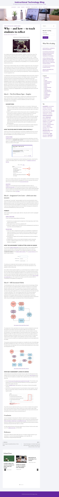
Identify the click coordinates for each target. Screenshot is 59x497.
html (48, 121)
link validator (45, 124)
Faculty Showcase (47, 87)
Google (45, 88)
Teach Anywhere (34, 7)
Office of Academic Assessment (10, 420)
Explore (45, 85)
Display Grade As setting (21, 251)
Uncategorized (47, 94)
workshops (45, 136)
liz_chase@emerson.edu (21, 420)
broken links (50, 109)
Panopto (22, 7)
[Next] (37, 470)
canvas (52, 110)
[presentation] (9, 458)
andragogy (44, 107)
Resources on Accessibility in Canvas (32, 459)
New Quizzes (32, 375)
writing (48, 136)
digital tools (48, 117)
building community (46, 110)
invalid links (44, 122)
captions (50, 112)
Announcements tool (24, 181)
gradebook (45, 121)
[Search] (53, 26)
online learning (50, 124)
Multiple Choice (12, 385)
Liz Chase (17, 191)
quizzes (50, 127)
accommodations (51, 106)
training (51, 130)
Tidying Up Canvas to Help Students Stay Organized (20, 466)
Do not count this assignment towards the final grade (19, 381)
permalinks (44, 127)
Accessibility (13, 7)
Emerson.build (47, 83)
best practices (45, 109)
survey (48, 128)
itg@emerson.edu (11, 427)
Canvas (18, 7)
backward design (49, 107)
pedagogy (48, 125)
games (50, 118)
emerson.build (45, 118)
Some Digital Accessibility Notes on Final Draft (10, 444)
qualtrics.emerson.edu (10, 187)
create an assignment (14, 247)
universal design (46, 133)
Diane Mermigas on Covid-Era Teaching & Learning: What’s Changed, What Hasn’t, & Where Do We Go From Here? (31, 444)
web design (45, 135)
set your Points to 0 (32, 251)
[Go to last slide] (5, 470)
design (44, 117)
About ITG (40, 7)
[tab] (19, 484)
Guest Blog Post (47, 90)
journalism (49, 122)
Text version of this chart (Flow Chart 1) (21, 325)
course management (47, 115)
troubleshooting (45, 131)
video (51, 133)
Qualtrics (7, 185)
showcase (45, 128)
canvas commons (45, 112)
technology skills (46, 130)
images (50, 121)
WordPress (28, 7)
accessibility (45, 106)
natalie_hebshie (7, 34)
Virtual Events (47, 95)
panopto (44, 125)
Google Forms (8, 138)
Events (45, 84)
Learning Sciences (47, 91)
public (48, 127)
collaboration (45, 113)
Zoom (45, 98)
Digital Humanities (48, 81)
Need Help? (45, 7)
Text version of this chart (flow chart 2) (21, 368)
